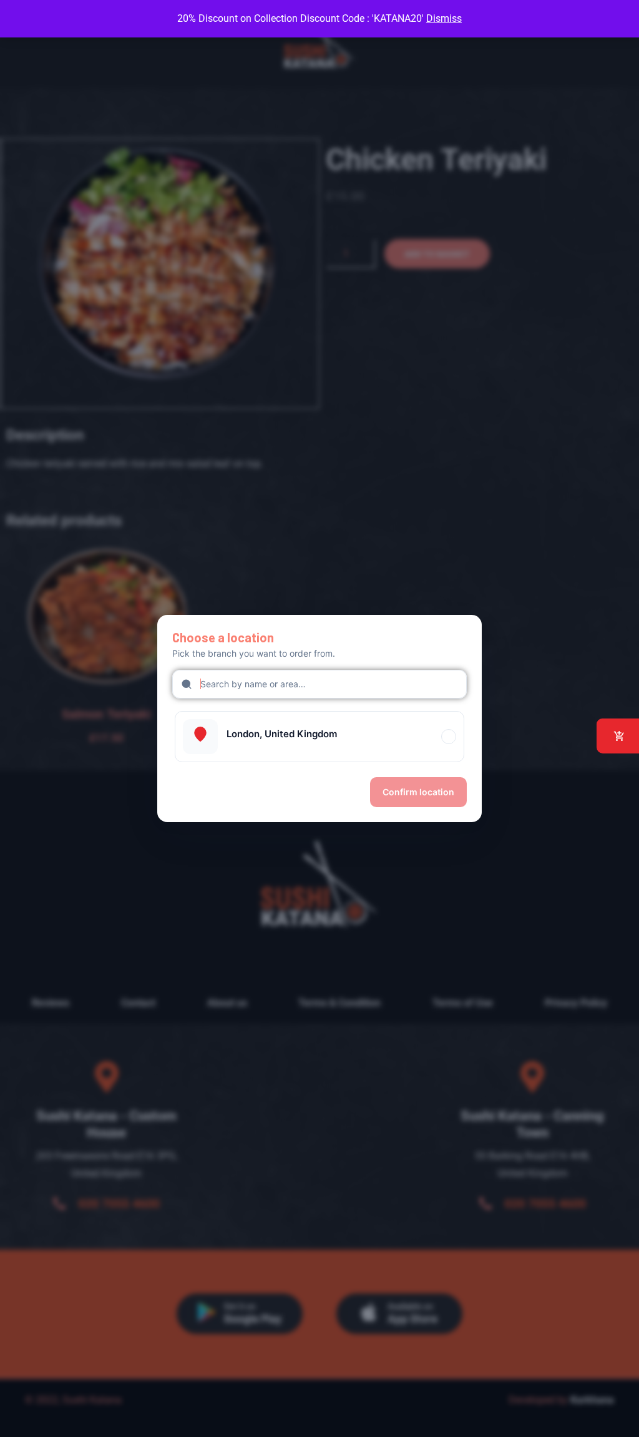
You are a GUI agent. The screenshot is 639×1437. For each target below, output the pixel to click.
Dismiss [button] (444, 18)
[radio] (319, 736)
